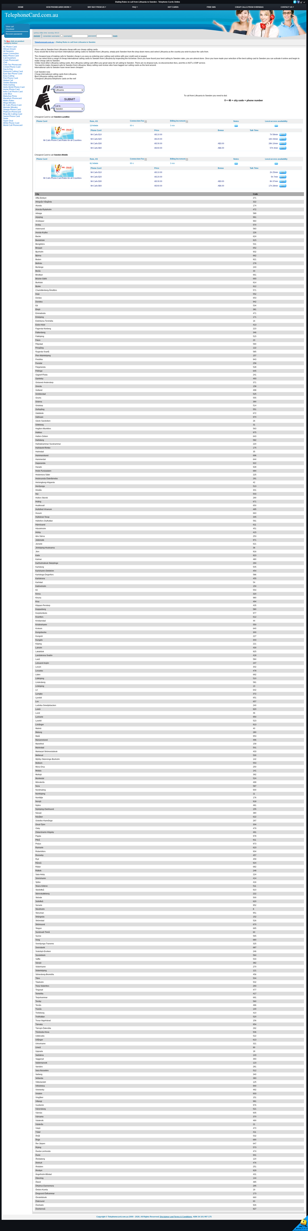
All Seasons (8, 51)
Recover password (14, 34)
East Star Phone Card (12, 74)
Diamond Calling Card (13, 71)
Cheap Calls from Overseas (249, 7)
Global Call (8, 80)
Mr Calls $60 (96, 148)
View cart (10, 26)
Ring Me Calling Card (12, 114)
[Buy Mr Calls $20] (282, 140)
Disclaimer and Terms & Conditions (176, 1217)
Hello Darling (9, 85)
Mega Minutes (9, 103)
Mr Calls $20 (96, 139)
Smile (5, 118)
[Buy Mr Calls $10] (282, 135)
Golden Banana (10, 83)
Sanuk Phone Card (11, 116)
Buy (8, 41)
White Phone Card (11, 123)
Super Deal (8, 121)
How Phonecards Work (58, 7)
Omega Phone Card (12, 109)
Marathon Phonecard (12, 98)
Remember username (51, 36)
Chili (5, 62)
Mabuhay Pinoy (10, 96)
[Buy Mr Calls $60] (282, 149)
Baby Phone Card (11, 56)
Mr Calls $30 (96, 143)
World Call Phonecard (12, 125)
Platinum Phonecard (12, 112)
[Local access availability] (276, 125)
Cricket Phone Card (11, 67)
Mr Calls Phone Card (12, 105)
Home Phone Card (11, 89)
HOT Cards (173, 7)
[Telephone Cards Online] (31, 17)
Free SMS (211, 7)
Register (37, 36)
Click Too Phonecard (12, 65)
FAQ (134, 7)
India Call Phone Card (13, 91)
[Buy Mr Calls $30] (282, 144)
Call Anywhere (9, 58)
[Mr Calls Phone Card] (62, 138)
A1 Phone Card (10, 47)
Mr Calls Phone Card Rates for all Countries (62, 140)
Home (20, 7)
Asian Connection (11, 53)
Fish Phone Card (10, 78)
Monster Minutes (10, 107)
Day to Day (8, 69)
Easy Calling (8, 76)
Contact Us (286, 7)
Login (115, 36)
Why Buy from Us (96, 7)
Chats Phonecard (10, 60)
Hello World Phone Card (14, 87)
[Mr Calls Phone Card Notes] (236, 125)
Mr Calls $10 (96, 134)
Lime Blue (7, 94)
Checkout (10, 29)
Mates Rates (8, 100)
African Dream (9, 49)
